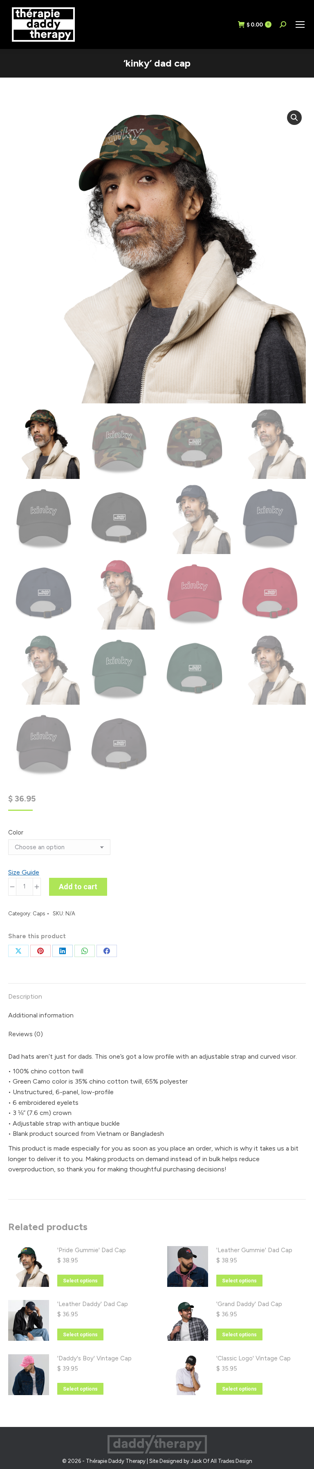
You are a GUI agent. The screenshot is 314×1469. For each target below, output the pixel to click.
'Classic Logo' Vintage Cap (253, 1358)
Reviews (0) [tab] (25, 1034)
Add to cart (78, 886)
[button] (294, 117)
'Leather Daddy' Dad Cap (92, 1304)
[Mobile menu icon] (300, 24)
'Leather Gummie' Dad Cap (254, 1250)
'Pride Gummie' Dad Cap (91, 1250)
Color (15, 832)
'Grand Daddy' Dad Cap (249, 1304)
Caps (39, 913)
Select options (80, 1281)
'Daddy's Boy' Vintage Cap (94, 1358)
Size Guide (23, 872)
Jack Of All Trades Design (221, 1461)
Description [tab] (25, 996)
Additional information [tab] (41, 1015)
